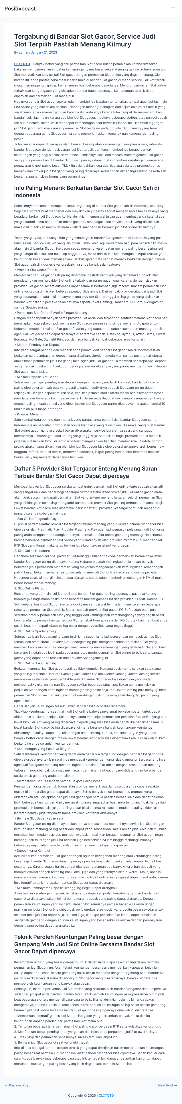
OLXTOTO (22, 64)
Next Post (167, 1085)
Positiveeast (20, 8)
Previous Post (17, 1085)
